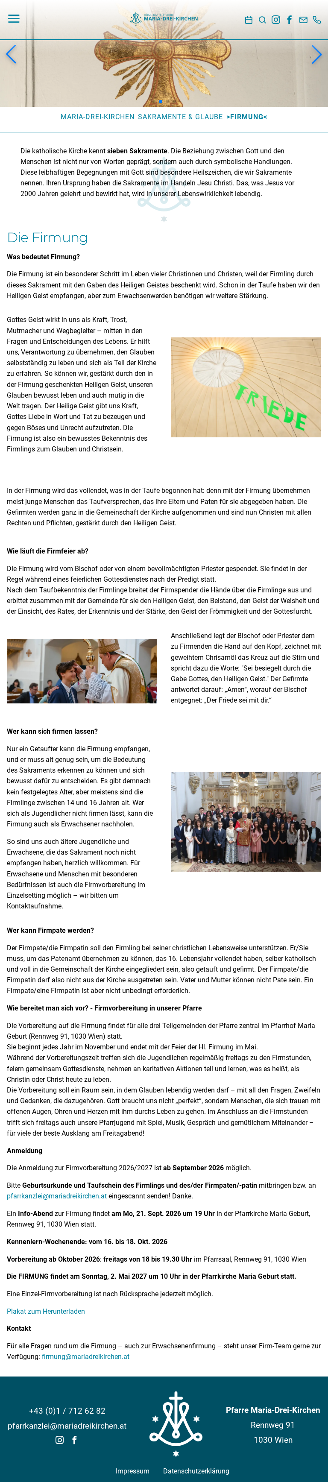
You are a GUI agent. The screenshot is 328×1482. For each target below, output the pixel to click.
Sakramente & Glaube (180, 117)
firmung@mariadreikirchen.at (85, 1357)
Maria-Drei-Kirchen (98, 117)
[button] (11, 54)
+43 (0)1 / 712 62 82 (67, 1411)
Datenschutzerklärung (196, 1471)
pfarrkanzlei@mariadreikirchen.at (57, 1196)
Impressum (132, 1471)
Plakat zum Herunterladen (46, 1311)
